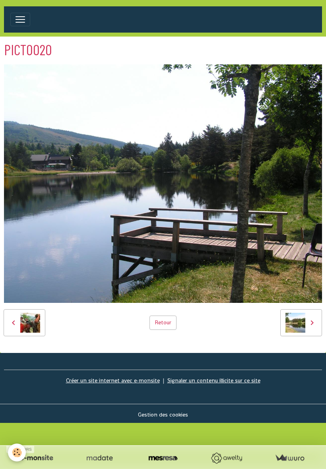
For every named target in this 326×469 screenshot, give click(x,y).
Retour (163, 322)
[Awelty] (226, 458)
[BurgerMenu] (20, 19)
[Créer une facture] (289, 458)
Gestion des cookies (163, 414)
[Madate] (99, 458)
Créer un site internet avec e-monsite (113, 380)
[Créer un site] (36, 458)
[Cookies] (17, 452)
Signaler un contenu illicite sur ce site (213, 380)
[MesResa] (162, 458)
